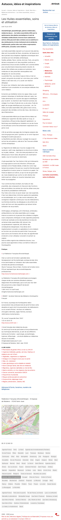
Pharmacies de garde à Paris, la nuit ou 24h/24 (18, 349)
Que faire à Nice (7, 503)
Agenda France (7, 449)
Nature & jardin (6, 473)
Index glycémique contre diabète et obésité (16, 363)
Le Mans (28, 470)
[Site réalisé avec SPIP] (57, 515)
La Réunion (37, 480)
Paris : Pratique (47, 135)
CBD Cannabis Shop (49, 156)
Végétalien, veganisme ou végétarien (14, 356)
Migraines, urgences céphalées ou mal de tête (17, 368)
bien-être (46, 142)
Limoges (45, 480)
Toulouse (33, 453)
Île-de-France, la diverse (35, 492)
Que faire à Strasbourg (50, 499)
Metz (51, 480)
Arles (31, 460)
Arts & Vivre (47, 470)
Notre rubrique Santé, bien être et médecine (17, 365)
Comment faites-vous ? (50, 126)
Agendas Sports (50, 463)
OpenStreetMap (29, 434)
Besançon (21, 470)
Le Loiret (42, 484)
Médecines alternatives (8, 12)
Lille (40, 456)
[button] (20, 418)
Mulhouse (5, 463)
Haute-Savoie (51, 484)
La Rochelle (16, 487)
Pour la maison (47, 123)
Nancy (4, 484)
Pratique (45, 116)
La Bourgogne (6, 487)
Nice (17, 456)
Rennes (12, 463)
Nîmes (51, 460)
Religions (16, 473)
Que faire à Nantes (8, 499)
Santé (44, 145)
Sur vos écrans (12, 467)
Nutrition (47, 76)
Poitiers (24, 484)
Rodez (55, 470)
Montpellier (24, 456)
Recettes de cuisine (40, 473)
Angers (37, 460)
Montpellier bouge (24, 496)
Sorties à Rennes (21, 499)
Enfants (47, 67)
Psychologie (48, 80)
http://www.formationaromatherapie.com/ (15, 274)
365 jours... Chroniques (50, 94)
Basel (21, 506)
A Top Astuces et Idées (50, 138)
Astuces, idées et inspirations (21, 4)
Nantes (48, 453)
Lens (34, 470)
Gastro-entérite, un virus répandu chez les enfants (19, 370)
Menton (4, 470)
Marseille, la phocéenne (9, 496)
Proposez (29, 480)
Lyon (26, 453)
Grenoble (25, 460)
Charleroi (21, 480)
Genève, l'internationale (21, 503)
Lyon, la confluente (51, 492)
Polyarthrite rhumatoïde (10, 375)
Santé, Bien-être (30, 10)
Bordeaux (41, 453)
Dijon (56, 460)
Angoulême (12, 470)
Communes (5, 456)
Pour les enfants (48, 49)
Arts (44, 101)
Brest (18, 463)
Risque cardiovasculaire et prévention (15, 377)
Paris (15, 449)
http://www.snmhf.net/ (9, 323)
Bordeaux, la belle (51, 496)
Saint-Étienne (39, 463)
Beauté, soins (49, 60)
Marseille (20, 453)
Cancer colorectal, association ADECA (15, 372)
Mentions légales (15, 516)
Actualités (5, 460)
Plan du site (5, 516)
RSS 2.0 (27, 519)
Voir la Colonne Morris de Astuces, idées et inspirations (51, 27)
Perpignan (46, 456)
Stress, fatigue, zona (49, 171)
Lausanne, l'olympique (37, 503)
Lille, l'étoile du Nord (34, 499)
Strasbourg (33, 456)
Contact (21, 519)
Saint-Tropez (42, 467)
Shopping (46, 90)
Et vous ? (46, 108)
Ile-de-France (6, 453)
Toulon (21, 467)
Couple (47, 63)
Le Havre (30, 463)
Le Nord (21, 449)
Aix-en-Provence (15, 460)
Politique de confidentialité (30, 516)
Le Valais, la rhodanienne (10, 506)
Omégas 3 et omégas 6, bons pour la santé (16, 359)
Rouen (24, 463)
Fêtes (14, 453)
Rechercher (13, 480)
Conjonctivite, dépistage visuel (12, 379)
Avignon (44, 460)
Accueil (4, 10)
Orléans (10, 484)
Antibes (50, 467)
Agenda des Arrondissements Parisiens (37, 449)
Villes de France (34, 477)
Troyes (36, 484)
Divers (4, 467)
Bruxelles (5, 480)
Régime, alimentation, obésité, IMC (14, 381)
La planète (46, 105)
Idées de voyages (48, 112)
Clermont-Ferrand (30, 467)
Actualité (47, 56)
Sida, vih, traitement (9, 361)
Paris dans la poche (20, 492)
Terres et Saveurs (26, 473)
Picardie (17, 484)
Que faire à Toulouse (38, 496)
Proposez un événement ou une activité (51, 36)
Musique (53, 456)
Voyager (24, 477)
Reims (40, 470)
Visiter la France (46, 477)
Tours (30, 484)
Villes (12, 456)
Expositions (46, 119)
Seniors (45, 97)
